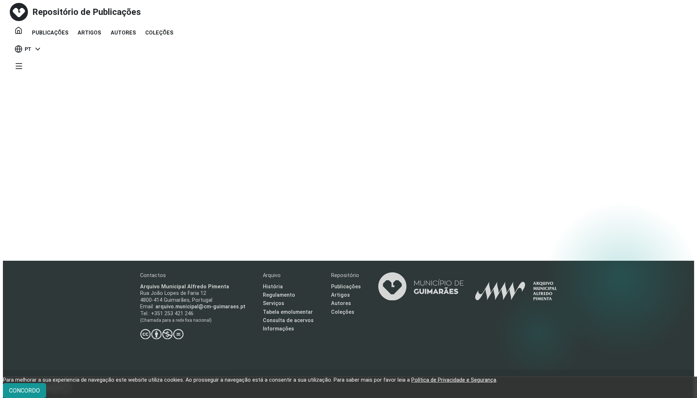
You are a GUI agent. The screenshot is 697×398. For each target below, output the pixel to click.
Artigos (89, 33)
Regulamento (279, 295)
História (273, 287)
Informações (278, 329)
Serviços (273, 303)
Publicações (50, 33)
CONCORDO (24, 390)
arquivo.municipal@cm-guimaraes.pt (200, 307)
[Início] (18, 30)
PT (28, 49)
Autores (123, 33)
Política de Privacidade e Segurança (453, 380)
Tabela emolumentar (288, 312)
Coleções (159, 33)
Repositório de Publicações (86, 12)
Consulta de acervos (288, 320)
